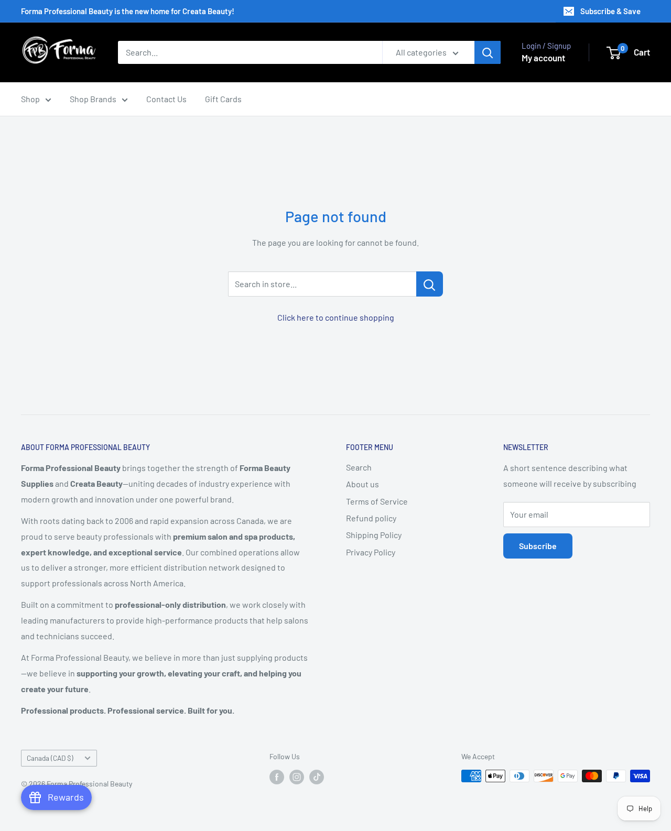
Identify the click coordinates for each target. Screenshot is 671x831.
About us (362, 484)
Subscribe (538, 546)
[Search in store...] (429, 284)
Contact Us (166, 99)
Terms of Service (377, 501)
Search (359, 467)
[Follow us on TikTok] (316, 777)
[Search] (487, 52)
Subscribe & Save (610, 11)
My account (543, 57)
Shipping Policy (374, 535)
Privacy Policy (370, 552)
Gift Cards (223, 99)
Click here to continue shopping (335, 317)
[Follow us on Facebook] (276, 777)
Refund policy (371, 518)
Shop (30, 99)
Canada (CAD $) (50, 757)
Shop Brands (93, 99)
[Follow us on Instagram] (296, 777)
